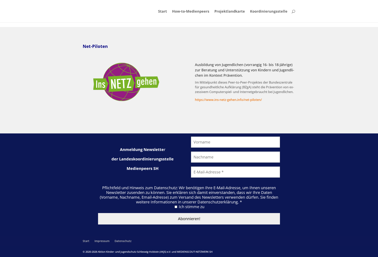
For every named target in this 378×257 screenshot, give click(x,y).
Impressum (101, 241)
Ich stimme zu (191, 206)
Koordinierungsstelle (268, 12)
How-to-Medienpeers (190, 12)
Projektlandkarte (229, 12)
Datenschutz (123, 241)
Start (162, 12)
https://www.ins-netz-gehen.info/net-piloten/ (228, 100)
